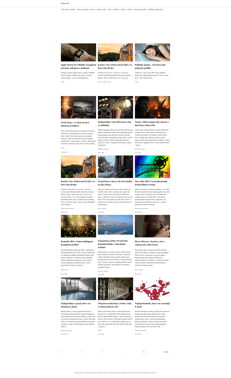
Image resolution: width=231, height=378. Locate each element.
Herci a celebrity (113, 9)
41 (144, 352)
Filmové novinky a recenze (86, 9)
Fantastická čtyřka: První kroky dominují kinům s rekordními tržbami (113, 244)
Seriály (129, 9)
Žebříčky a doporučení (155, 9)
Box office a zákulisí (68, 9)
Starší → (167, 352)
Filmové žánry (101, 9)
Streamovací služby (140, 9)
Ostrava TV (65, 3)
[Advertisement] (115, 24)
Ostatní (123, 9)
